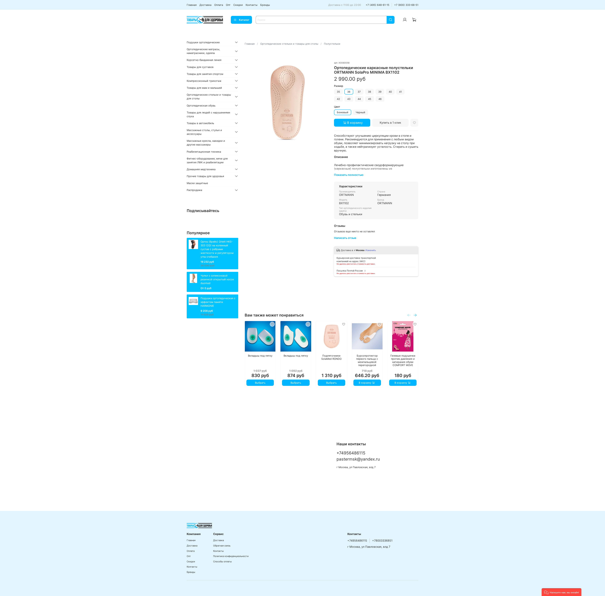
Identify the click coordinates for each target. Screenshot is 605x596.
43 (348, 99)
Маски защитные (197, 183)
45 (369, 99)
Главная (192, 4)
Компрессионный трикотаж (204, 80)
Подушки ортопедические (203, 42)
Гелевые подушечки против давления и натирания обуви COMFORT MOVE (402, 360)
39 (379, 91)
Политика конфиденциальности (231, 556)
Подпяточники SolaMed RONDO (331, 357)
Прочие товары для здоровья (205, 176)
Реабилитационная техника (204, 151)
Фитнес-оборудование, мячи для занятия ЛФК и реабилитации (207, 160)
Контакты (251, 4)
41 (400, 91)
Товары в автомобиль (200, 123)
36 (348, 91)
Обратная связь (221, 545)
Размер (338, 85)
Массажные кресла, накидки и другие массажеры (206, 142)
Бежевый (342, 112)
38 (369, 91)
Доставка (205, 4)
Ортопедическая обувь (201, 105)
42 (338, 99)
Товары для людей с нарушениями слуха (208, 114)
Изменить (370, 250)
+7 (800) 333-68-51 (406, 4)
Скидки (238, 4)
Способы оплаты (222, 561)
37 (359, 91)
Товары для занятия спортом (205, 73)
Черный (360, 112)
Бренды (265, 4)
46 (380, 99)
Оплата (218, 4)
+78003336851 (382, 540)
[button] (561, 592)
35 (338, 91)
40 (390, 91)
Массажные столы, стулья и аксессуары (204, 131)
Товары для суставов (200, 66)
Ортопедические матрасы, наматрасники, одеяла (203, 51)
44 (359, 99)
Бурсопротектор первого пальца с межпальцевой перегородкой (367, 360)
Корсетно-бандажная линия (204, 60)
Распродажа (194, 190)
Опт (228, 4)
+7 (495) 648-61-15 (377, 4)
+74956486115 (351, 452)
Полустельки (332, 43)
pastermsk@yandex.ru (358, 459)
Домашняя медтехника (201, 169)
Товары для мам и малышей (204, 87)
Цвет (337, 106)
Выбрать (260, 382)
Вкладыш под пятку (260, 355)
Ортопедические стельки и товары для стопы (289, 43)
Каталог (244, 19)
